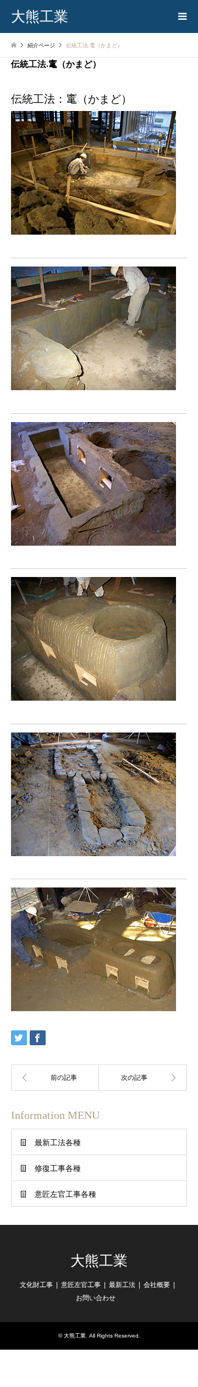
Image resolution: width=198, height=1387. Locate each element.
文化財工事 (36, 1285)
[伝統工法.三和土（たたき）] (55, 1077)
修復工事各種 (58, 1168)
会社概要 (157, 1285)
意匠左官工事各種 (65, 1194)
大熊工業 (99, 1261)
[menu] (181, 16)
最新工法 (122, 1285)
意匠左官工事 (81, 1285)
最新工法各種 (58, 1142)
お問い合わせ (96, 1298)
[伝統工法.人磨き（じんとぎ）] (143, 1077)
